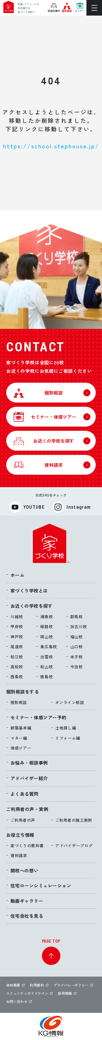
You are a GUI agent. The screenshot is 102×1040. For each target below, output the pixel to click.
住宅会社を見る (26, 915)
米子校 (76, 657)
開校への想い (24, 870)
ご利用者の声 (22, 820)
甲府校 (16, 626)
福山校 (76, 636)
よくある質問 (24, 793)
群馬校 (76, 616)
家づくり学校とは (29, 590)
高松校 (16, 666)
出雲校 (46, 657)
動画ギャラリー (26, 900)
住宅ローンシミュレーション (40, 885)
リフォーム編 (67, 738)
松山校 (46, 666)
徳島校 (46, 676)
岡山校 (46, 636)
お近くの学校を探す (31, 605)
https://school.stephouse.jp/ (51, 146)
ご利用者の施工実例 (73, 820)
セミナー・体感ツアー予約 (38, 717)
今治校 (76, 666)
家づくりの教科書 (27, 845)
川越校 (16, 616)
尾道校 (16, 646)
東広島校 (48, 646)
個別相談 (18, 702)
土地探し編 (65, 728)
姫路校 (46, 626)
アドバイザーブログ (74, 845)
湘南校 (46, 616)
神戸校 (16, 636)
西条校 (16, 676)
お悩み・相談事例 (29, 762)
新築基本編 (20, 728)
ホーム (17, 575)
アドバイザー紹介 (29, 778)
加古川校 (78, 626)
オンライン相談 (69, 702)
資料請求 (18, 855)
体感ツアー (20, 748)
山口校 (76, 646)
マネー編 (18, 738)
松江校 (16, 657)
